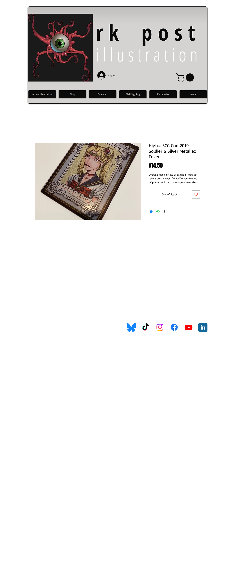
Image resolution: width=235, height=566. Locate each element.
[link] (186, 77)
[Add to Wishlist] (196, 194)
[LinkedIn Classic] (202, 327)
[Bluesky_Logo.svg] (131, 327)
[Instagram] (159, 327)
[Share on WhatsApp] (158, 212)
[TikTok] (145, 327)
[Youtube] (188, 327)
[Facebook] (174, 327)
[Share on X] (165, 212)
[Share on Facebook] (151, 212)
